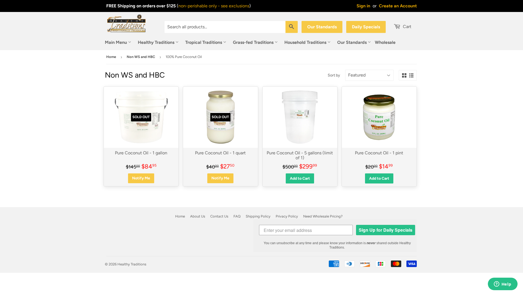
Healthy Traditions (156, 42)
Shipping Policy (258, 216)
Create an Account (398, 5)
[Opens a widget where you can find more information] (503, 284)
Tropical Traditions (204, 42)
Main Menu (116, 42)
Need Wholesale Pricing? (323, 216)
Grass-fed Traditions (254, 42)
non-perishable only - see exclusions (213, 5)
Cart (406, 26)
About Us (197, 216)
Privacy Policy (287, 216)
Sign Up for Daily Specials (385, 230)
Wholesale (385, 42)
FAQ (237, 216)
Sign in (363, 5)
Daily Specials (366, 26)
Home (111, 57)
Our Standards (322, 26)
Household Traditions (305, 42)
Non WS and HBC (141, 57)
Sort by (334, 75)
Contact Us (219, 216)
